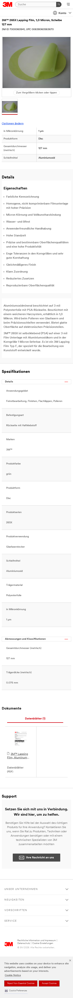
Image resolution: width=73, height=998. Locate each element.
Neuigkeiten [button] (14, 900)
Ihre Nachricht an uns (40, 857)
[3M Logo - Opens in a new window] (7, 4)
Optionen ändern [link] (13, 123)
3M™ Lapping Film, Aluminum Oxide (17, 756)
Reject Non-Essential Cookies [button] (20, 983)
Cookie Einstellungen (42, 943)
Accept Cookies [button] (49, 983)
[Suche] (58, 4)
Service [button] (10, 921)
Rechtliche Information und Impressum (36, 940)
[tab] (35, 719)
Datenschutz (23, 943)
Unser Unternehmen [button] (21, 889)
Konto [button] (62, 13)
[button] (16, 991)
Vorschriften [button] (15, 910)
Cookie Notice (13, 975)
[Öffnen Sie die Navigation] (68, 4)
